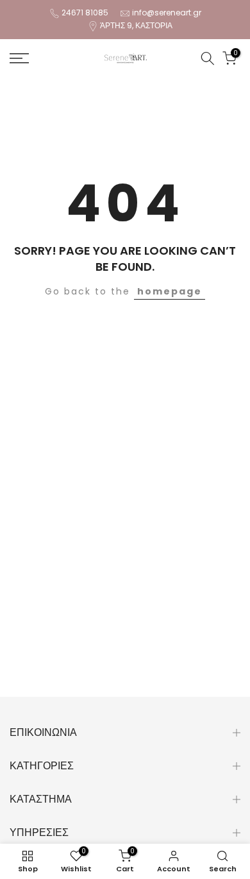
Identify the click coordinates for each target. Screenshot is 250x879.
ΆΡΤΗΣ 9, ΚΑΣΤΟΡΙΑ (136, 25)
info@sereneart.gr (166, 12)
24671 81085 (85, 12)
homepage (169, 291)
